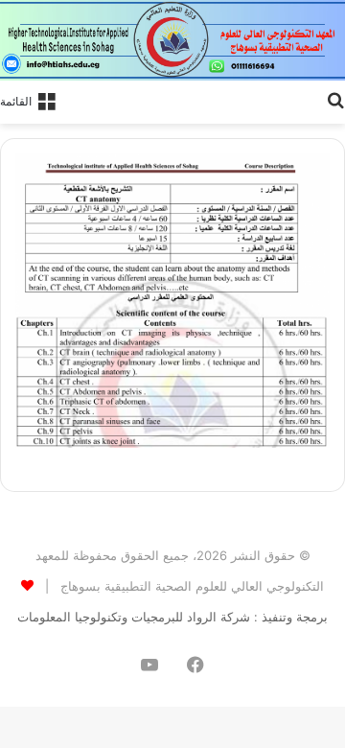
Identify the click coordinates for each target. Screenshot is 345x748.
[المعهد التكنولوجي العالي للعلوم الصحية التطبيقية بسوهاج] (172, 40)
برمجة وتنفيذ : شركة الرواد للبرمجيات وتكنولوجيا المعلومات (172, 616)
